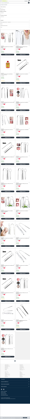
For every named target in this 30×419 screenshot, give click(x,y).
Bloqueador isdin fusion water (22, 374)
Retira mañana (2, 16)
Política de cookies (3, 392)
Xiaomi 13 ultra (21, 373)
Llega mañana (2, 12)
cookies (21, 417)
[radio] (16, 327)
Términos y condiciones (4, 391)
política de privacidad (17, 417)
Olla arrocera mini (21, 376)
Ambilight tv (6, 369)
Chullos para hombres (22, 366)
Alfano (20, 371)
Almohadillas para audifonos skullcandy (7, 374)
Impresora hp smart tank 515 (22, 369)
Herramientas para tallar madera (7, 366)
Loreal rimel (6, 373)
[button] (15, 3)
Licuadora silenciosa (6, 364)
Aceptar (25, 417)
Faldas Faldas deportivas (22, 367)
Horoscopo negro (6, 371)
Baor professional (21, 364)
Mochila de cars (6, 376)
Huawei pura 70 (6, 367)
